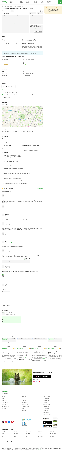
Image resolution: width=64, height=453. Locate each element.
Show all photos (38, 31)
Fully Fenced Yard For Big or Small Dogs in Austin (38, 350)
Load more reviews (6, 305)
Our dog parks (11, 2)
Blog (18, 1)
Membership (24, 402)
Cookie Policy (14, 449)
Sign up (60, 2)
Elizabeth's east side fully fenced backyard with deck (23, 350)
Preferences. (40, 449)
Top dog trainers (35, 2)
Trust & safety (4, 400)
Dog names (21, 2)
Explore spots (24, 400)
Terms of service (5, 402)
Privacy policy (4, 404)
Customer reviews (25, 406)
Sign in (55, 2)
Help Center (4, 408)
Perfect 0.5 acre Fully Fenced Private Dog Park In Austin (54, 351)
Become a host (49, 2)
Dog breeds (42, 2)
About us (3, 398)
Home (23, 398)
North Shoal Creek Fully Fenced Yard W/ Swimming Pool (7, 351)
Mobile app (24, 410)
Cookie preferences (5, 406)
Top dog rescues (27, 2)
